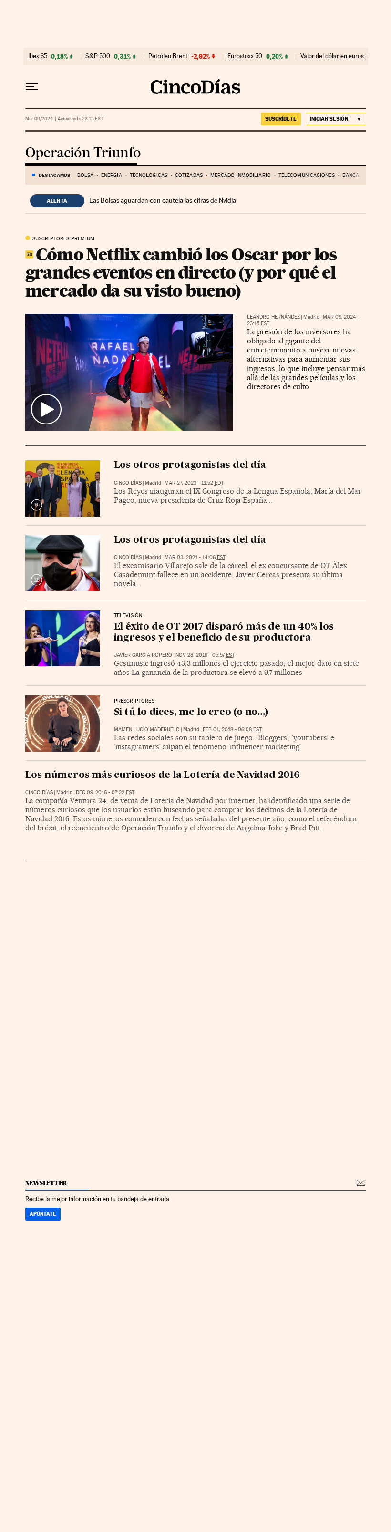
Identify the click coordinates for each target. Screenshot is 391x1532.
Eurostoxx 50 (244, 56)
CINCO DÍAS (128, 483)
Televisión (128, 616)
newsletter (46, 1183)
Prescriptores (134, 701)
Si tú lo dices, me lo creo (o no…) (191, 712)
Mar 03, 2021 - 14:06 (195, 557)
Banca (351, 175)
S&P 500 (97, 56)
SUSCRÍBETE (281, 118)
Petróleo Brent (167, 56)
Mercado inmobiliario (240, 175)
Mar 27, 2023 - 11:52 (194, 483)
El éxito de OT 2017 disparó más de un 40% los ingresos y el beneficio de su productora (224, 632)
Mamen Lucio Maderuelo (147, 729)
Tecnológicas (148, 175)
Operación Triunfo (83, 153)
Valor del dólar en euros (332, 56)
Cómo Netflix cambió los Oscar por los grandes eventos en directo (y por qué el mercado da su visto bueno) (181, 272)
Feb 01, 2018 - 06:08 (232, 729)
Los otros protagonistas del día (190, 465)
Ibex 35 (37, 56)
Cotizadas (189, 175)
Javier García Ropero (143, 655)
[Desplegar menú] (32, 86)
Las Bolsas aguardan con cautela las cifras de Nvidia (162, 200)
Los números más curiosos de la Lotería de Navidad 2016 (162, 775)
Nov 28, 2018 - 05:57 (205, 655)
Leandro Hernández (273, 317)
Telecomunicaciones (306, 175)
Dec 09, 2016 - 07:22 (105, 792)
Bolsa (85, 175)
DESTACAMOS (54, 175)
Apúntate (43, 1214)
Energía (111, 175)
